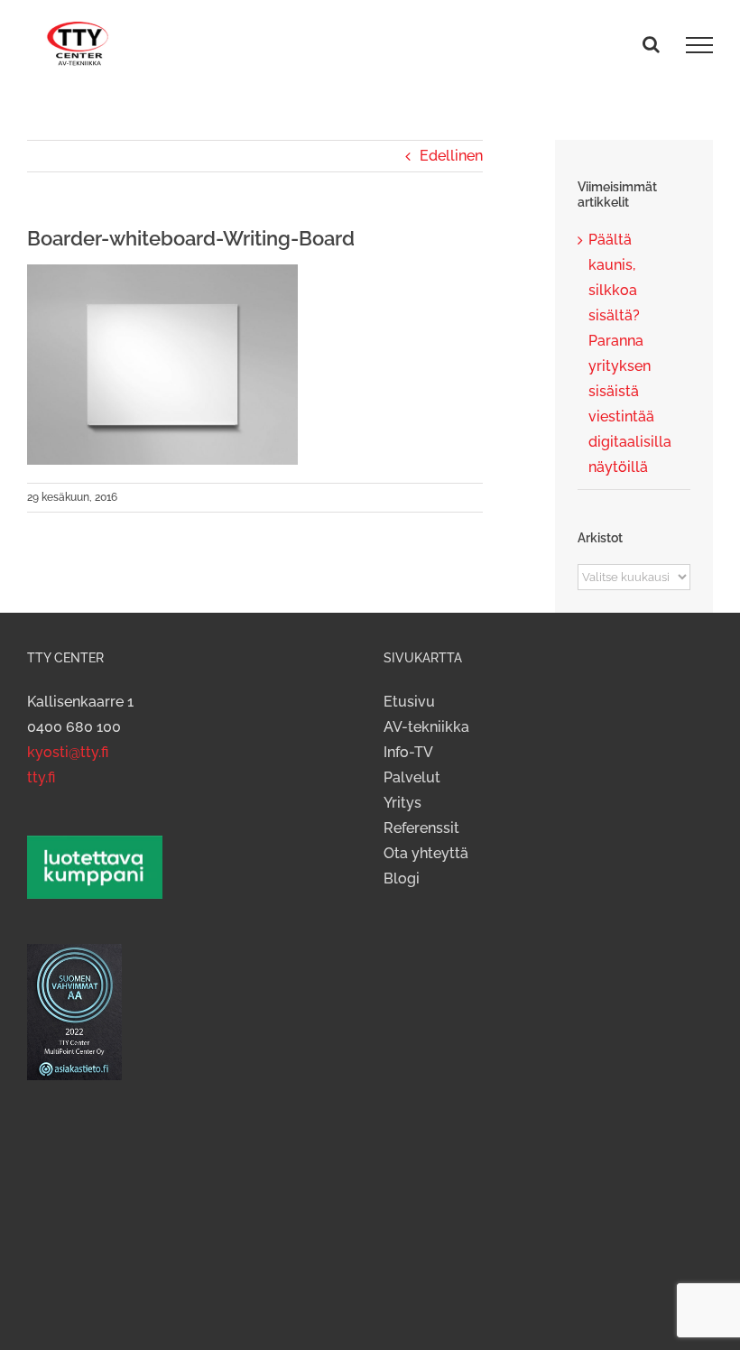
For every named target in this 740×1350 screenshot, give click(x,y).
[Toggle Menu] (699, 45)
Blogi (402, 878)
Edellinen (451, 155)
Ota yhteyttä (426, 853)
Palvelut (412, 777)
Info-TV (408, 752)
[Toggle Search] (651, 44)
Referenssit (421, 828)
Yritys (402, 802)
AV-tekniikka (426, 726)
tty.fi (41, 777)
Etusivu (409, 701)
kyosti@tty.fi (67, 752)
